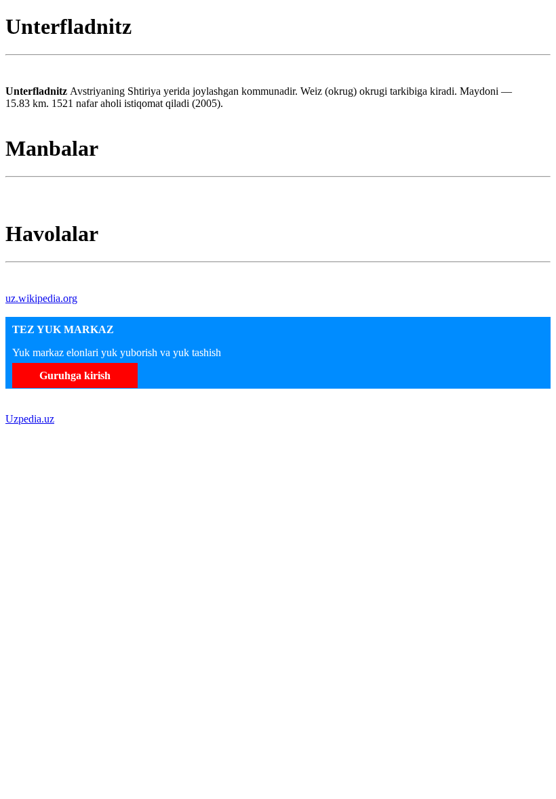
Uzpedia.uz (29, 419)
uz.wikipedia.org (41, 298)
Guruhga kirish (75, 375)
